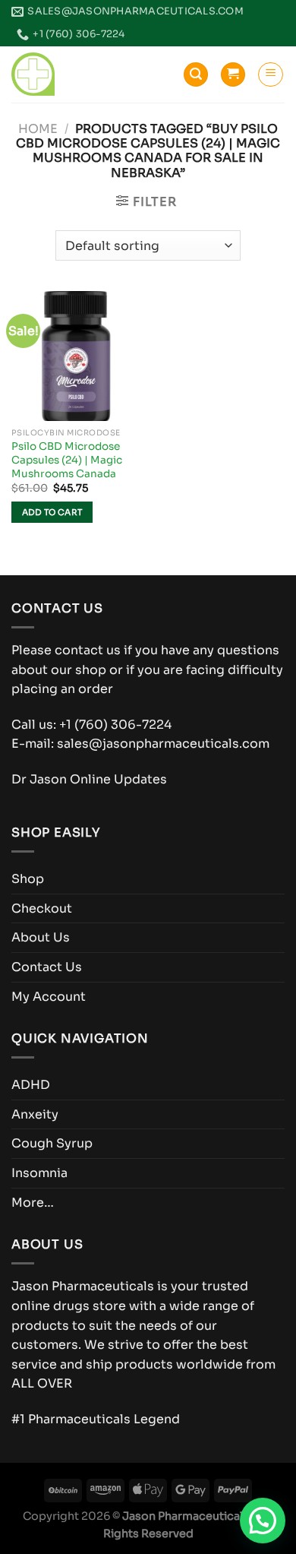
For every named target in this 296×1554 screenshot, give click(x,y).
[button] (262, 1520)
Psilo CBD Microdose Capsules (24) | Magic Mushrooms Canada (66, 459)
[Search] (196, 74)
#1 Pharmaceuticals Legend (95, 1419)
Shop (27, 879)
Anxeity (34, 1114)
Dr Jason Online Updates (89, 779)
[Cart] (233, 74)
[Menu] (270, 74)
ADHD (30, 1085)
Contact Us (46, 967)
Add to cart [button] (52, 512)
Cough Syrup (52, 1143)
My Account (48, 997)
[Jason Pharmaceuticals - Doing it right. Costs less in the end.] (33, 74)
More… (32, 1203)
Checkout (41, 908)
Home (38, 129)
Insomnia (39, 1173)
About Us (40, 937)
